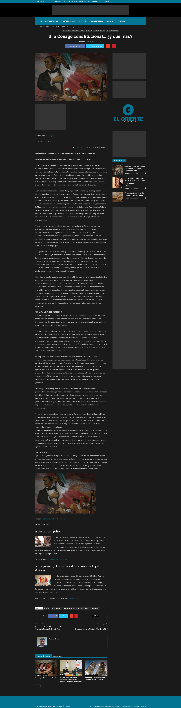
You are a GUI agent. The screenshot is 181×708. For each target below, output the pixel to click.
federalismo (95, 608)
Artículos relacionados (43, 656)
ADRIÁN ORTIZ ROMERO (78, 31)
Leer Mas (62, 559)
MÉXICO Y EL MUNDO (99, 31)
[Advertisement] (90, 10)
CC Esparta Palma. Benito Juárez (55, 519)
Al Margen (50, 135)
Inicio (49, 1)
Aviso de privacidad (84, 1)
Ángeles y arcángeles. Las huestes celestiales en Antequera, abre (135, 168)
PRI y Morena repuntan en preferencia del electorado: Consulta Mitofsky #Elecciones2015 (90, 628)
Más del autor (57, 656)
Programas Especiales (49, 21)
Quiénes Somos (57, 1)
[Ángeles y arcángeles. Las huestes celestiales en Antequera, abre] (117, 170)
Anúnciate (67, 1)
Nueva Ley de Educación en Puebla (45, 678)
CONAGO (46, 608)
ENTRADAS (89, 31)
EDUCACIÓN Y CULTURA (41, 675)
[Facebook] (134, 1)
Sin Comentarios (52, 559)
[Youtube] (144, 1)
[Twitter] (141, 1)
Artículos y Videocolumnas (74, 21)
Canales (109, 21)
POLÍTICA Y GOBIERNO (112, 31)
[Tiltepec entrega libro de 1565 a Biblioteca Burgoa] (117, 197)
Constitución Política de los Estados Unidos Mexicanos (67, 608)
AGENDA (62, 675)
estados (87, 608)
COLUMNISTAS (66, 31)
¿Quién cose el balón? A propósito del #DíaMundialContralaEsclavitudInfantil (48, 628)
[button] (143, 21)
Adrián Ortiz (81, 41)
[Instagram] (138, 1)
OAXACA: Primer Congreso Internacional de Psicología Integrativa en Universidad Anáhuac (71, 679)
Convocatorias (97, 21)
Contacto (74, 1)
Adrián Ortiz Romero (85, 147)
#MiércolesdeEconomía (91, 674)
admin (127, 173)
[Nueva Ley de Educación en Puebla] (46, 668)
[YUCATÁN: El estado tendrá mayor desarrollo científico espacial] (96, 668)
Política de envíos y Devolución (100, 1)
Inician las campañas (48, 531)
